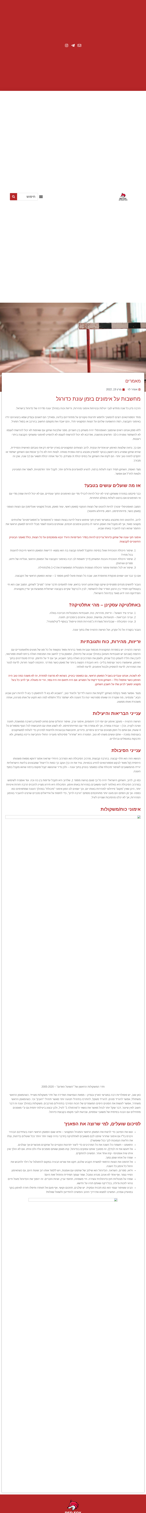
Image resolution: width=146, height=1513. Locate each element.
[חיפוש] (13, 196)
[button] (41, 197)
